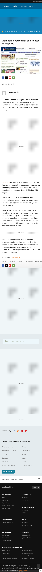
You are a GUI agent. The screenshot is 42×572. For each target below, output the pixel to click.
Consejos (5, 6)
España (14, 6)
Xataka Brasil (6, 553)
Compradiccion (6, 540)
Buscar (39, 479)
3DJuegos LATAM (27, 550)
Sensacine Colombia (28, 556)
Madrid (6, 31)
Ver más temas (8, 472)
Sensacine (25, 510)
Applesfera (5, 503)
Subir (35, 487)
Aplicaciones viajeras (8, 465)
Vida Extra (25, 500)
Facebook (3, 77)
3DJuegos (25, 497)
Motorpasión (25, 522)
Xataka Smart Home (8, 505)
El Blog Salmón (26, 535)
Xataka (4, 497)
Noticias (23, 6)
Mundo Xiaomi (6, 508)
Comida (28, 31)
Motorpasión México (28, 558)
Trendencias (6, 535)
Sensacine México (27, 553)
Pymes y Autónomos (28, 538)
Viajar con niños (27, 465)
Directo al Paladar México (9, 558)
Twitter (6, 77)
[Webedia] (37, 1)
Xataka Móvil (6, 500)
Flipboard (10, 77)
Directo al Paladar (7, 522)
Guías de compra (7, 447)
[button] (13, 92)
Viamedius (6, 182)
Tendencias (20, 261)
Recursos (12, 261)
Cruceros (5, 462)
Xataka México (6, 550)
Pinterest (22, 430)
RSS (18, 430)
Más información (23, 570)
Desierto (20, 31)
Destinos (5, 458)
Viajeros (30, 261)
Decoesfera (5, 538)
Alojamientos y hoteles (9, 450)
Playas (24, 462)
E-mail (13, 77)
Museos (24, 447)
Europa (32, 6)
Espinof (24, 513)
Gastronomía (26, 450)
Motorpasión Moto (27, 525)
